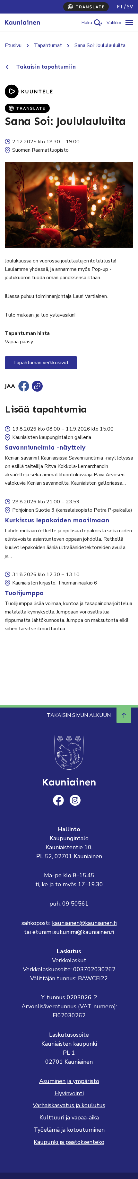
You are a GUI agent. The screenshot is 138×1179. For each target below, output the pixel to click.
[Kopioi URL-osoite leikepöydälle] (37, 386)
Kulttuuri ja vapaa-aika (69, 1117)
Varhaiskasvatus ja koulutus (69, 1105)
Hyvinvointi (69, 1093)
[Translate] (86, 6)
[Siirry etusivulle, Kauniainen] (22, 22)
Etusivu (13, 45)
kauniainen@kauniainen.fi (84, 923)
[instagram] (75, 800)
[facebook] (58, 800)
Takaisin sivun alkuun (79, 715)
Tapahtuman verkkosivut (41, 362)
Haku (87, 23)
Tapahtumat (48, 45)
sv (130, 7)
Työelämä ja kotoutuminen (69, 1130)
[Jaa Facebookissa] (23, 386)
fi (120, 7)
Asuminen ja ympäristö (69, 1081)
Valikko (114, 23)
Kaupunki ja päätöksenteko (69, 1142)
